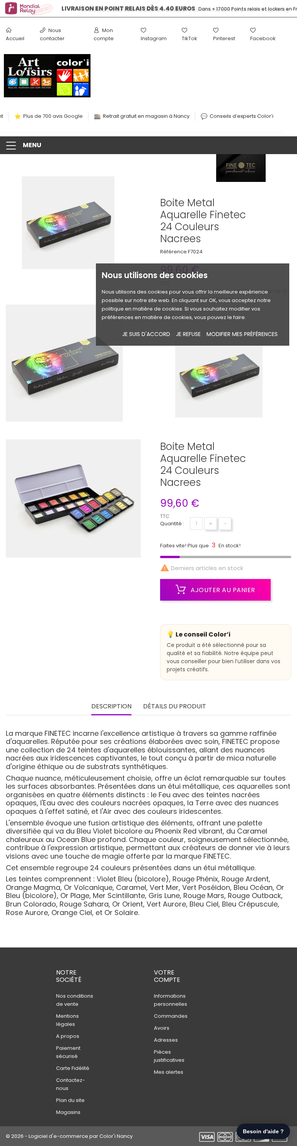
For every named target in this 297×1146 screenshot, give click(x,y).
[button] (148, 145)
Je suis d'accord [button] (146, 334)
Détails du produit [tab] (174, 707)
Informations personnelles (170, 1000)
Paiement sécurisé (68, 1052)
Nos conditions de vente (74, 1000)
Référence (173, 251)
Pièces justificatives (169, 1056)
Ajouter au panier (222, 590)
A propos (67, 1036)
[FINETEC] (241, 170)
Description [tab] (111, 707)
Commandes (171, 1016)
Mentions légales (67, 1020)
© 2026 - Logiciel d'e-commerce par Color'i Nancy (69, 1136)
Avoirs (161, 1028)
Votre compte (167, 976)
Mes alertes (168, 1072)
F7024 (195, 251)
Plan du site (70, 1100)
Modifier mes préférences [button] (242, 334)
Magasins (68, 1112)
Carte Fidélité (72, 1068)
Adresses (166, 1040)
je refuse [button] (188, 334)
